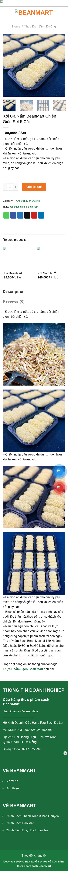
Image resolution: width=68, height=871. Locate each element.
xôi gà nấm (32, 206)
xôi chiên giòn (17, 206)
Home (16, 26)
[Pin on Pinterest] (34, 215)
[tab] (34, 291)
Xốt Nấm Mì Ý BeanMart (47, 273)
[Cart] (62, 13)
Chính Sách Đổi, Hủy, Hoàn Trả (27, 830)
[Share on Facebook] (13, 215)
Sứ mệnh (12, 781)
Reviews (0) (14, 301)
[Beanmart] (34, 13)
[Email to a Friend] (27, 215)
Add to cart (34, 186)
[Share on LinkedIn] (41, 215)
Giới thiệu (12, 788)
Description (13, 291)
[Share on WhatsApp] (6, 215)
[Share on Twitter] (20, 215)
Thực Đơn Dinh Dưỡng (40, 26)
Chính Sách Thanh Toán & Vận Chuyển (32, 816)
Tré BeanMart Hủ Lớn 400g (13, 273)
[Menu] (7, 13)
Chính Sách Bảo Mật (19, 823)
